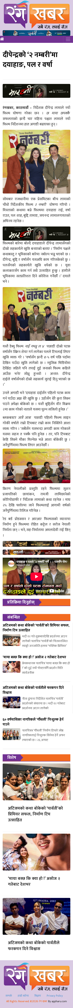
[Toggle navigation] (68, 39)
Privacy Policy (55, 995)
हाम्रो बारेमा (23, 995)
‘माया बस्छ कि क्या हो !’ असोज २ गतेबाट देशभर (34, 881)
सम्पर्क (8, 995)
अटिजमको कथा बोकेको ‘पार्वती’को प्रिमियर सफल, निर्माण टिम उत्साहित (35, 814)
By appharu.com (57, 1001)
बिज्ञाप (37, 995)
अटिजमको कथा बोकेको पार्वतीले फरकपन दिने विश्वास (34, 945)
